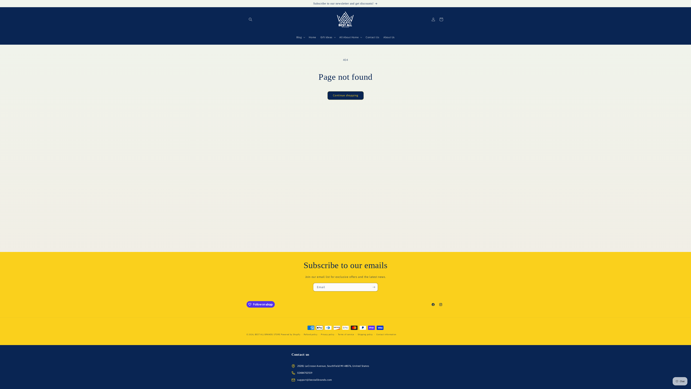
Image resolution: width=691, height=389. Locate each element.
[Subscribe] (374, 287)
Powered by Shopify (290, 334)
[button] (250, 19)
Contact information (386, 334)
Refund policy (310, 334)
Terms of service (346, 334)
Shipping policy (365, 334)
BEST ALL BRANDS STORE (267, 334)
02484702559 (304, 372)
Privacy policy (327, 334)
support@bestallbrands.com (314, 379)
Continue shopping (345, 95)
